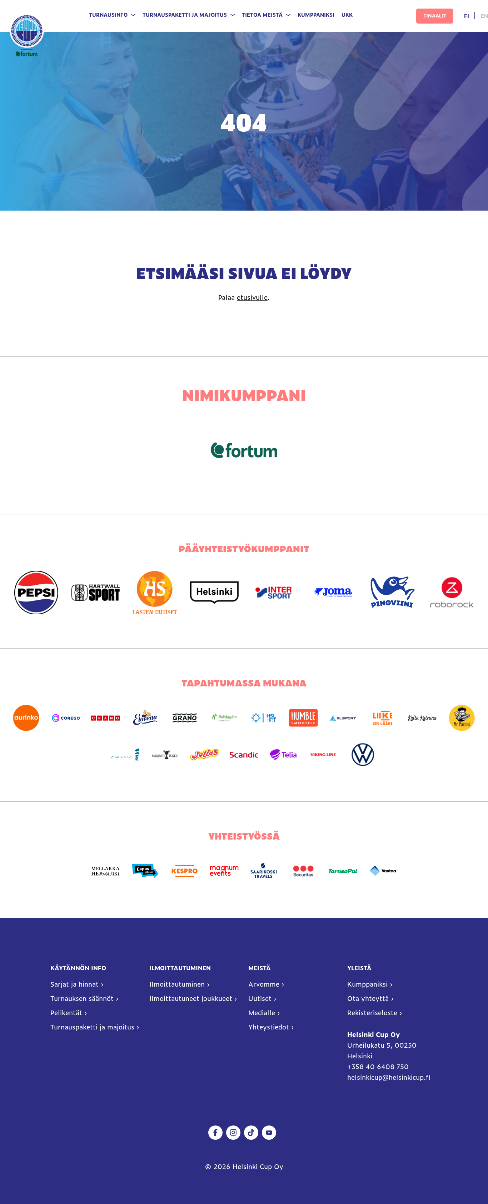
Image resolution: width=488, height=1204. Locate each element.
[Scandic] (244, 754)
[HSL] (264, 718)
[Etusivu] (26, 34)
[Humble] (303, 718)
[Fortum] (244, 450)
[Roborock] (452, 592)
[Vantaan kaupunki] (382, 871)
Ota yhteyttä (368, 998)
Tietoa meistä (262, 14)
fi (466, 15)
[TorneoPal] (343, 871)
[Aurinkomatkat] (26, 718)
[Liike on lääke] (382, 718)
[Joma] (333, 592)
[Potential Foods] (204, 754)
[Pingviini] (392, 592)
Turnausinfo (108, 14)
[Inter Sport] (273, 592)
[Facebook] (215, 1132)
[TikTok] (251, 1132)
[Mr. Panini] (462, 718)
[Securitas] (303, 871)
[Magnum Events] (224, 871)
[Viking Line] (323, 754)
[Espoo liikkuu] (145, 871)
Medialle (261, 1012)
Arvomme (263, 984)
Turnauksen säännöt (82, 998)
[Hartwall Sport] (95, 592)
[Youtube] (269, 1132)
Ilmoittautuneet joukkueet (190, 998)
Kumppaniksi (316, 14)
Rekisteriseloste (372, 1012)
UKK (347, 14)
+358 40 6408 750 (379, 1066)
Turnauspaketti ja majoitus (185, 14)
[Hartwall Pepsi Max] (36, 592)
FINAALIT (434, 15)
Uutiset (260, 998)
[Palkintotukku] (165, 754)
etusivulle (252, 297)
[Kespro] (184, 871)
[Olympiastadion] (125, 754)
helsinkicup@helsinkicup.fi (388, 1077)
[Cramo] (105, 718)
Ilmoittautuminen (177, 984)
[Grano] (184, 718)
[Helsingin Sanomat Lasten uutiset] (155, 592)
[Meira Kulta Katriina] (422, 718)
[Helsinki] (214, 592)
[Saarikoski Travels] (264, 871)
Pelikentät (66, 1012)
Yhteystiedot (268, 1027)
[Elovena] (145, 718)
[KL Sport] (343, 718)
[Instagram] (233, 1132)
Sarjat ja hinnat (74, 984)
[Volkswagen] (363, 754)
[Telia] (283, 754)
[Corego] (66, 718)
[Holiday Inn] (224, 718)
